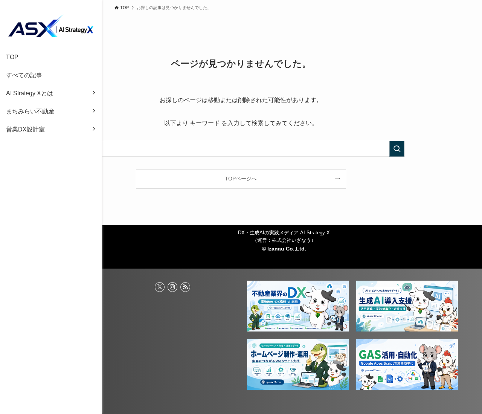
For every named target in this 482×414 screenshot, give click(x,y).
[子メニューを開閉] (94, 93)
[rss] (185, 287)
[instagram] (172, 287)
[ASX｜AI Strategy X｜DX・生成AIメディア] (51, 25)
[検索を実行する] (396, 149)
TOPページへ (241, 179)
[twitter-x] (160, 287)
